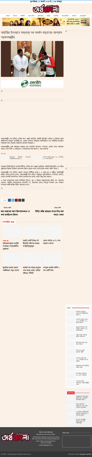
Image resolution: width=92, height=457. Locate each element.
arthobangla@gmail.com (46, 445)
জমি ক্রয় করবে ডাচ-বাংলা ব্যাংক (82, 343)
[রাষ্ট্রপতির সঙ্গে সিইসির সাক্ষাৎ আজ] (71, 368)
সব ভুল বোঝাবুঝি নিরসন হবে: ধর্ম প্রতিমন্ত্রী (80, 421)
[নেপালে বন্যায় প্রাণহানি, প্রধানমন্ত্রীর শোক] (71, 383)
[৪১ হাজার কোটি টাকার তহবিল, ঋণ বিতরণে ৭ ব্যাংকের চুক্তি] (71, 414)
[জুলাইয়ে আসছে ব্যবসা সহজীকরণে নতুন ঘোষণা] (12, 258)
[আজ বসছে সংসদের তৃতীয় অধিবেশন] (71, 337)
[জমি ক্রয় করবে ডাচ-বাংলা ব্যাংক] (71, 344)
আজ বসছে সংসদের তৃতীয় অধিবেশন (81, 335)
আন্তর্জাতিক (65, 16)
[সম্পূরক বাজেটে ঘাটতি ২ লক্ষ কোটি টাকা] (52, 258)
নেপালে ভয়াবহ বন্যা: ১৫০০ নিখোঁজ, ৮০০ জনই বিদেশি (53, 158)
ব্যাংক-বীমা (31, 16)
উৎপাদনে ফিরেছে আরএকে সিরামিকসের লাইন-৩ (20, 158)
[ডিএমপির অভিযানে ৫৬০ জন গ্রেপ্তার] (71, 375)
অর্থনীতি (22, 16)
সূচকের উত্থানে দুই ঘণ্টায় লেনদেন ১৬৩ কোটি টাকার (81, 328)
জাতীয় (48, 16)
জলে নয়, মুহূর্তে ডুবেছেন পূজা (80, 351)
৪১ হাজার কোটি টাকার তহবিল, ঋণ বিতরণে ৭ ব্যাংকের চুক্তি (82, 413)
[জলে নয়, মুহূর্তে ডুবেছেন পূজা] (71, 352)
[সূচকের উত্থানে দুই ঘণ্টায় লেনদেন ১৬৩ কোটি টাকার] (71, 329)
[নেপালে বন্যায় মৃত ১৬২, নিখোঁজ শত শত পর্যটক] (71, 360)
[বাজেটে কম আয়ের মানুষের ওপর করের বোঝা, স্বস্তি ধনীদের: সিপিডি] (32, 258)
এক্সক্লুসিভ (83, 16)
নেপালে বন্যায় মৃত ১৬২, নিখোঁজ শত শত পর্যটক (82, 359)
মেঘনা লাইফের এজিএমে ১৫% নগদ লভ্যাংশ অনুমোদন (82, 405)
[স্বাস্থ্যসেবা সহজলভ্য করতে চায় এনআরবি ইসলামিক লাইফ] (71, 398)
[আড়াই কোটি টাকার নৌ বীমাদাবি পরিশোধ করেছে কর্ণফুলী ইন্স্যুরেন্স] (32, 231)
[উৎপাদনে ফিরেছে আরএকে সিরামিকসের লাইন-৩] (5, 159)
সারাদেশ (74, 16)
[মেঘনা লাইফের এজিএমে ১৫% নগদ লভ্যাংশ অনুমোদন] (71, 406)
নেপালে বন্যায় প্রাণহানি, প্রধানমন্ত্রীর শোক (82, 382)
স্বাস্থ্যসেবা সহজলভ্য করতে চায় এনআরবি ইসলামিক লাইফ (82, 398)
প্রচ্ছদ (8, 16)
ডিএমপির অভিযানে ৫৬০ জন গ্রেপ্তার (81, 374)
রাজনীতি (56, 16)
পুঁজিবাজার (40, 16)
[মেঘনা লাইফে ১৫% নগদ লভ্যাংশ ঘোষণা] (52, 231)
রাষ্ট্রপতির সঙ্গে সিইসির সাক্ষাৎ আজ (82, 366)
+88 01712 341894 (46, 443)
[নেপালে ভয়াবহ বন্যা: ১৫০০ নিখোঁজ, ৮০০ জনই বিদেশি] (38, 159)
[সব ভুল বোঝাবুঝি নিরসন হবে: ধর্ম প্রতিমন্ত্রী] (71, 421)
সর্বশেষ (15, 16)
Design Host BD (85, 454)
